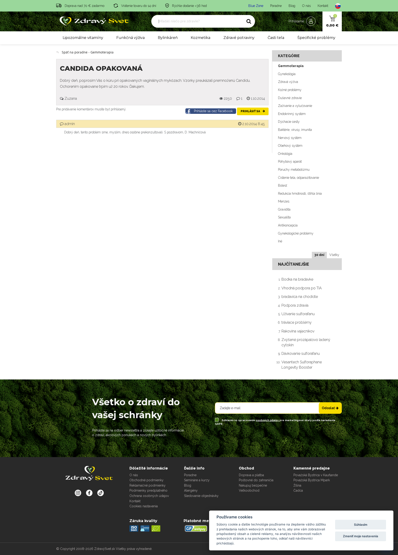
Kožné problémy (289, 90)
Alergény (191, 490)
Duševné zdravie (290, 98)
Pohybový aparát (290, 161)
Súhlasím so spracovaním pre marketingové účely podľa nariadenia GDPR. (275, 422)
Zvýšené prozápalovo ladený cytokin (305, 342)
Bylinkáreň (168, 37)
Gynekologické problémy (295, 233)
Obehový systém (290, 145)
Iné (280, 241)
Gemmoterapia (291, 66)
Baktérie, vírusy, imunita (295, 130)
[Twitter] (89, 493)
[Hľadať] (249, 21)
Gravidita (284, 209)
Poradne (276, 6)
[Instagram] (78, 493)
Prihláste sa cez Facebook (213, 111)
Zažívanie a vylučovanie (295, 106)
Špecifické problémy (316, 37)
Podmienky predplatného (148, 490)
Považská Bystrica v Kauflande (315, 475)
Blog (292, 6)
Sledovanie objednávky (201, 496)
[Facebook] (100, 493)
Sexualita (284, 217)
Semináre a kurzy (197, 480)
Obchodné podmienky (146, 480)
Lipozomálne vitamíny (83, 37)
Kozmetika (200, 37)
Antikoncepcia (288, 225)
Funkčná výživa (130, 37)
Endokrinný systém (292, 114)
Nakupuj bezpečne (253, 485)
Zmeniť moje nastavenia (360, 536)
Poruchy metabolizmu (294, 169)
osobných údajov (267, 420)
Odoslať (328, 408)
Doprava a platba (251, 475)
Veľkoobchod (249, 490)
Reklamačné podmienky (147, 485)
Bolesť (282, 185)
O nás (306, 6)
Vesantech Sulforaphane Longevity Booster (301, 364)
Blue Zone (255, 6)
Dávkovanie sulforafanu (300, 353)
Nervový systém (289, 138)
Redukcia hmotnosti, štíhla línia (300, 193)
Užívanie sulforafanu (298, 314)
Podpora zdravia (294, 305)
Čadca (298, 490)
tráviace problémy (296, 322)
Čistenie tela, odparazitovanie (298, 177)
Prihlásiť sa (251, 111)
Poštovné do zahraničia (256, 480)
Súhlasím (360, 524)
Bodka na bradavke (297, 279)
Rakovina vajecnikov (297, 331)
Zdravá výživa (288, 82)
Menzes (283, 201)
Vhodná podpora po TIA (301, 288)
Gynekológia (287, 74)
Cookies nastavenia (143, 506)
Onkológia (285, 154)
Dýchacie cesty (289, 121)
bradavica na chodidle (299, 296)
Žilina (297, 485)
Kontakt (323, 6)
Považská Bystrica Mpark (311, 480)
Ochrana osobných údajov (149, 496)
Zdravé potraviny (239, 37)
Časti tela (276, 37)
